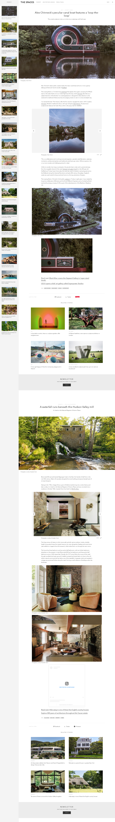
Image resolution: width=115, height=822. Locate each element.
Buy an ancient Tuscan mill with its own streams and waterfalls (9, 250)
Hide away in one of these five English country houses (83, 796)
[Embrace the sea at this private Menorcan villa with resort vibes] (9, 259)
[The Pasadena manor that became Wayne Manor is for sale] (9, 127)
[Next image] (100, 130)
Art (62, 10)
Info (108, 2)
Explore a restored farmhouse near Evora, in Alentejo (8, 282)
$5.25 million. (75, 489)
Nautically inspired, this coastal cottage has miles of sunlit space (9, 167)
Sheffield (64, 87)
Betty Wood (70, 10)
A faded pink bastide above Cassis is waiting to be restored (9, 184)
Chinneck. (43, 103)
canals (59, 288)
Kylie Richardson (71, 404)
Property (38, 2)
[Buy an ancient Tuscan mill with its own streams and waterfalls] (9, 242)
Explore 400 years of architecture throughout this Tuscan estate (64, 713)
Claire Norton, (77, 103)
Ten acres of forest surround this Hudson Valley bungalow (46, 796)
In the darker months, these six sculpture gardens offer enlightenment (45, 334)
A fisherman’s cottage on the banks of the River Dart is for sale (9, 217)
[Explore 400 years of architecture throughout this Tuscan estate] (9, 226)
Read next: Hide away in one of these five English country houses (65, 710)
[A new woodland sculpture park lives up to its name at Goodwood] (86, 352)
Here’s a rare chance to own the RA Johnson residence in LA (8, 317)
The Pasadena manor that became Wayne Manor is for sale (8, 134)
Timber (62, 717)
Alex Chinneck (47, 288)
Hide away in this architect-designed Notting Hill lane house (9, 102)
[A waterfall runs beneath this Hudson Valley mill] (9, 27)
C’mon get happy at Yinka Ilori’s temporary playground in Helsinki (46, 367)
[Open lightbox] (101, 154)
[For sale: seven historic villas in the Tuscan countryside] (9, 144)
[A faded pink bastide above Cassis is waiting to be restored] (9, 177)
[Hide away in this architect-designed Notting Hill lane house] (9, 94)
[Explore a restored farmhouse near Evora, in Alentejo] (9, 275)
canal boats (54, 288)
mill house (46, 717)
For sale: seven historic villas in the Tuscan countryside (8, 151)
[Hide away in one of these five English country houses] (86, 781)
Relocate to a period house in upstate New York (81, 763)
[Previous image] (33, 130)
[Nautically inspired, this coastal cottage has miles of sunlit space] (9, 160)
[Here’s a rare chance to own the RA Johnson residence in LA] (9, 310)
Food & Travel (60, 2)
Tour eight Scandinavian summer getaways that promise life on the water (8, 300)
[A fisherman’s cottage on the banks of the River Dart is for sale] (9, 210)
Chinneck (79, 93)
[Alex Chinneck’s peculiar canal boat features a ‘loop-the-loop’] (9, 11)
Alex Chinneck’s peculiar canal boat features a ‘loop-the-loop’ (8, 18)
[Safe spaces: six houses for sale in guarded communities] (9, 111)
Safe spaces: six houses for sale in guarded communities (8, 118)
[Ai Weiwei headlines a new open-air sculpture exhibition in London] (86, 319)
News (72, 331)
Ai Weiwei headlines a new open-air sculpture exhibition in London (84, 334)
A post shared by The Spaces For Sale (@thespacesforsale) (72, 704)
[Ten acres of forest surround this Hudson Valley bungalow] (48, 781)
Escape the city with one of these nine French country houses (9, 333)
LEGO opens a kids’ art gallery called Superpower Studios (62, 283)
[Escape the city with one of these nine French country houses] (9, 326)
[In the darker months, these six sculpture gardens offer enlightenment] (48, 319)
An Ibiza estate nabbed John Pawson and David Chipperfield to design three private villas (48, 764)
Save (78, 297)
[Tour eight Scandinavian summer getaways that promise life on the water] (9, 292)
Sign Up (66, 812)
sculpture (67, 179)
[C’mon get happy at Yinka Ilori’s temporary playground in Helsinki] (48, 352)
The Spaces (27, 2)
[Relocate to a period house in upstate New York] (86, 748)
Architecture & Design (49, 2)
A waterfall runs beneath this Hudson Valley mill (9, 34)
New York (52, 717)
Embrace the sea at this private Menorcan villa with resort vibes (8, 266)
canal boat (64, 91)
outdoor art (66, 288)
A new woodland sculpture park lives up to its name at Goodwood (83, 367)
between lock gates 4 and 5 (70, 169)
